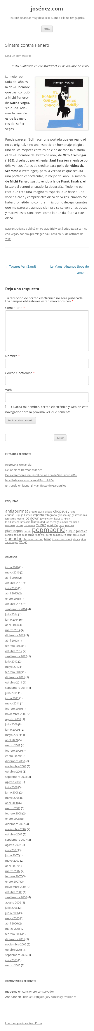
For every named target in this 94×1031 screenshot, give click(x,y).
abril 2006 (11, 923)
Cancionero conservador (38, 991)
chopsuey (61, 511)
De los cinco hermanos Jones (23, 470)
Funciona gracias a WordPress (23, 1023)
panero (24, 234)
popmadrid (48, 529)
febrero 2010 (13, 709)
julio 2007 (11, 850)
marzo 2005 (12, 965)
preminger (37, 234)
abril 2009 (11, 740)
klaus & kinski (62, 518)
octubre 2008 (13, 771)
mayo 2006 (12, 918)
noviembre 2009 (15, 714)
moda (64, 521)
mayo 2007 (12, 860)
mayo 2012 (12, 667)
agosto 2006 (13, 902)
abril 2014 (11, 625)
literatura (38, 521)
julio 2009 (11, 724)
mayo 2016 (12, 572)
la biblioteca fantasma (17, 521)
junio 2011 (12, 698)
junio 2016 (12, 567)
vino (83, 539)
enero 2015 (12, 599)
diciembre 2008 (15, 761)
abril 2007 (11, 866)
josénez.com (47, 8)
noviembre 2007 (15, 829)
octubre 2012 (13, 651)
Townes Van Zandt (20, 266)
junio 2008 (12, 792)
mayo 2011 (12, 703)
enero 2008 (12, 819)
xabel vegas (11, 542)
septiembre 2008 (16, 777)
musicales (29, 525)
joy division (46, 518)
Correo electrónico (20, 373)
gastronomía (79, 514)
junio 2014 (12, 619)
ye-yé (23, 542)
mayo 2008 (12, 798)
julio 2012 (11, 661)
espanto (38, 515)
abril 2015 (11, 593)
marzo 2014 (12, 630)
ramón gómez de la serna (19, 534)
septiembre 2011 (16, 688)
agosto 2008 (13, 782)
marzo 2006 (12, 929)
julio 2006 (11, 908)
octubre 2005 (13, 950)
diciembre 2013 (15, 635)
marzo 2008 (12, 808)
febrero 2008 (13, 813)
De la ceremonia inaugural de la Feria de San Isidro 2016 (41, 475)
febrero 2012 (13, 672)
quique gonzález (76, 531)
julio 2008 (11, 787)
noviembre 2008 (15, 766)
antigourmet (16, 511)
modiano (74, 521)
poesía (27, 531)
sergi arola (73, 534)
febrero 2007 (13, 876)
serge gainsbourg (56, 534)
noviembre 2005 (15, 944)
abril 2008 (11, 803)
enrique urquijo (14, 514)
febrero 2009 (13, 750)
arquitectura (36, 511)
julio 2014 (11, 614)
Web (8, 390)
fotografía (51, 514)
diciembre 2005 (15, 939)
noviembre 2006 (15, 887)
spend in (14, 538)
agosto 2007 (13, 845)
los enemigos (53, 521)
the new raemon (33, 539)
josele (20, 518)
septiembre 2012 (16, 656)
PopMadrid (47, 229)
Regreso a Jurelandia (18, 464)
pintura (69, 525)
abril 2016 (11, 578)
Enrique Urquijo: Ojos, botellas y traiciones (49, 997)
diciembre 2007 (15, 824)
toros (47, 539)
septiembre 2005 (16, 955)
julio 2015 (11, 588)
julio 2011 (11, 693)
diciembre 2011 (15, 677)
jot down (32, 518)
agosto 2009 (13, 719)
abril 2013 (11, 640)
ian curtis (10, 518)
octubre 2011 (13, 682)
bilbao (48, 511)
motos (19, 525)
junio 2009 (12, 730)
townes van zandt (62, 539)
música (41, 525)
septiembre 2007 (16, 840)
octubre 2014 (13, 604)
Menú (47, 28)
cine (72, 511)
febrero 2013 (13, 646)
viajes (76, 539)
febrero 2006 (13, 934)
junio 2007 (12, 855)
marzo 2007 (12, 871)
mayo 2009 (12, 735)
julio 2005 (11, 960)
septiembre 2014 (16, 609)
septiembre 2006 (16, 897)
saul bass (51, 234)
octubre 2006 (13, 892)
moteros (10, 525)
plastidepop (14, 531)
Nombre (12, 356)
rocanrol (40, 534)
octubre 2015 (13, 583)
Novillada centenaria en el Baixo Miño (29, 480)
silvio (82, 534)
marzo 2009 (12, 745)
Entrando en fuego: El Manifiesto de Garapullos (35, 485)
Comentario (15, 308)
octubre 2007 (13, 834)
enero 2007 (12, 881)
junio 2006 (12, 913)
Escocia (28, 514)
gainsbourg (64, 514)
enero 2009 (12, 756)
